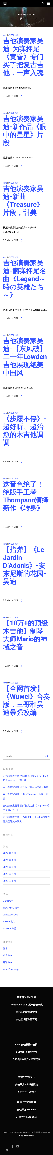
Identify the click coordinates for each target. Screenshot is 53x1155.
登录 (5, 948)
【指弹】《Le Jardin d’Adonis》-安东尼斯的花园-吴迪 (24, 565)
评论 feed (8, 962)
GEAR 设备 (8, 900)
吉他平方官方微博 (26, 1102)
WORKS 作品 (9, 928)
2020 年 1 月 (9, 881)
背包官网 (32, 1052)
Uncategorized (10, 914)
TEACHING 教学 (11, 907)
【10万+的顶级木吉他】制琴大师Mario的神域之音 (25, 635)
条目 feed (8, 955)
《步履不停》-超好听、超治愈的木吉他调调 (24, 431)
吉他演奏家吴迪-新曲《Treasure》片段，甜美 (23, 200)
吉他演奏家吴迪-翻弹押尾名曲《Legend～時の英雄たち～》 (24, 279)
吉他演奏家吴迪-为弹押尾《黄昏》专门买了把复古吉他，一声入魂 (23, 57)
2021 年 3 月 (9, 867)
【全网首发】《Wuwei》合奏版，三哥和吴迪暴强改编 (26, 700)
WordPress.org (11, 969)
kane (5, 35)
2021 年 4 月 (9, 860)
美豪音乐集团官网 (26, 997)
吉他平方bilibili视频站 (26, 1084)
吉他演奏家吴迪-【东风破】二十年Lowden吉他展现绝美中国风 (25, 357)
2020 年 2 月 (9, 874)
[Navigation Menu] (48, 3)
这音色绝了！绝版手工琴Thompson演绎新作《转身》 (26, 496)
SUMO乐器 (22, 1052)
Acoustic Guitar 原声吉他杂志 (27, 1004)
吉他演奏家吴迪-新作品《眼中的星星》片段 (24, 131)
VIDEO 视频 (13, 35)
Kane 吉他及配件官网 (26, 1044)
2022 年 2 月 (9, 853)
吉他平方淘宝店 (26, 1077)
